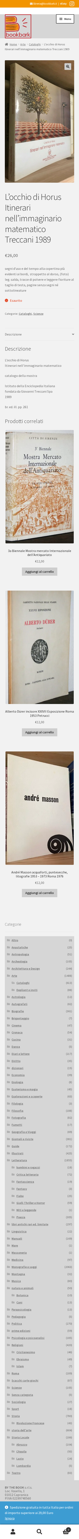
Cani (19, 1302)
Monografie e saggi (24, 1267)
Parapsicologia (21, 1309)
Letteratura (19, 1160)
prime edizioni (21, 1331)
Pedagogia (19, 1317)
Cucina (16, 1039)
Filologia (17, 1103)
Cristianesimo (25, 1352)
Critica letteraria (27, 1174)
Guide (15, 1146)
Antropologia (20, 954)
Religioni (17, 1345)
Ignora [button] (10, 1518)
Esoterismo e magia (25, 1089)
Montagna (18, 1274)
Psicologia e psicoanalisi (28, 1338)
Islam (20, 1366)
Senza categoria (22, 1395)
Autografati (19, 1004)
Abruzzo (21, 1444)
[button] (67, 66)
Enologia (17, 1082)
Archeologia (19, 961)
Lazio (20, 1458)
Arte (23, 44)
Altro (15, 940)
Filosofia (17, 1111)
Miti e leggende (26, 1210)
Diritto (16, 1061)
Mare (15, 1245)
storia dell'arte (21, 1430)
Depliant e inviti (26, 990)
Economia (18, 1075)
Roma (15, 1373)
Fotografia (19, 1118)
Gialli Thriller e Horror (30, 1203)
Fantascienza (25, 1182)
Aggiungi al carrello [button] (39, 571)
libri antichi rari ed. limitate (30, 1224)
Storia (16, 1416)
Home (13, 44)
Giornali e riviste (22, 1139)
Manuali (17, 1238)
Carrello (61, 1528)
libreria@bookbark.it (45, 3)
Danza (16, 1047)
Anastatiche (20, 947)
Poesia (20, 1217)
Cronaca (17, 1032)
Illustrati (17, 1153)
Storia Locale (20, 1437)
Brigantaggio (20, 1018)
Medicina (17, 1260)
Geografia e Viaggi (24, 1132)
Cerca (39, 1532)
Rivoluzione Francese (30, 1423)
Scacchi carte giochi (25, 1380)
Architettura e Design (26, 968)
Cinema (16, 1025)
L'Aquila (21, 1451)
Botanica (22, 1295)
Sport (15, 1409)
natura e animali (22, 1288)
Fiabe (20, 1196)
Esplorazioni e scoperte (27, 1096)
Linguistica (19, 1231)
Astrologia (18, 997)
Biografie (18, 1011)
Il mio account (13, 1532)
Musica (16, 1281)
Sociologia (19, 1402)
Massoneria (19, 1253)
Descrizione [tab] (13, 334)
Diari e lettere (20, 1054)
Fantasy (21, 1189)
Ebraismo (22, 1359)
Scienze (38, 314)
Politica (17, 1323)
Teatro (16, 1473)
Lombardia (23, 1466)
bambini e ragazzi (28, 1167)
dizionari (17, 1068)
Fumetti (17, 1125)
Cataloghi (35, 44)
